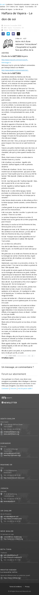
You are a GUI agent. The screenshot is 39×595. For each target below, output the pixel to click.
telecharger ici (6, 63)
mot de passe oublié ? (25, 388)
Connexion (5, 388)
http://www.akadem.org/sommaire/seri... (15, 70)
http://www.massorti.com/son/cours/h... (15, 60)
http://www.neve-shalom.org (13, 539)
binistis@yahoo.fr (9, 501)
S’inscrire (13, 388)
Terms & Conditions (15, 587)
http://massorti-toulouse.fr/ (13, 557)
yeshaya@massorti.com (12, 453)
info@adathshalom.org (11, 432)
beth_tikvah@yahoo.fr (11, 555)
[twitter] (8, 33)
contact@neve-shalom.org (12, 537)
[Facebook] (3, 33)
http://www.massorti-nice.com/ (14, 478)
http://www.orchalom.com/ (13, 519)
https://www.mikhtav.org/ (12, 578)
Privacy (27, 587)
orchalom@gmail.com (11, 516)
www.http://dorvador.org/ (12, 455)
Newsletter (10, 403)
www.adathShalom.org (11, 434)
